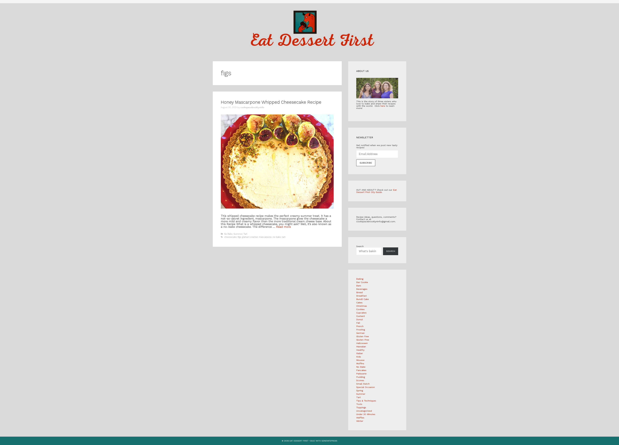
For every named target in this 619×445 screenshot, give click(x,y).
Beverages (361, 289)
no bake (277, 237)
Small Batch (363, 383)
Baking (359, 279)
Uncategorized (364, 411)
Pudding (360, 377)
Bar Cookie (362, 282)
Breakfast (361, 295)
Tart (245, 234)
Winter (359, 421)
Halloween (362, 343)
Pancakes (361, 370)
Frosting (360, 329)
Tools (359, 404)
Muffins (360, 363)
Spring (359, 390)
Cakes (359, 302)
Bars (358, 285)
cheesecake (230, 237)
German (360, 333)
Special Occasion (365, 387)
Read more (283, 226)
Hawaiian (361, 346)
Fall (358, 323)
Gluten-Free (362, 339)
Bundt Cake (362, 299)
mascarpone (265, 237)
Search (360, 246)
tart (283, 237)
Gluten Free (362, 336)
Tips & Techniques (366, 400)
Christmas (361, 306)
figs (239, 237)
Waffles (360, 417)
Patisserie (361, 373)
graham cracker (250, 237)
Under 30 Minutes (365, 414)
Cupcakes (361, 312)
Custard (360, 316)
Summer (238, 234)
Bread (359, 292)
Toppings (361, 407)
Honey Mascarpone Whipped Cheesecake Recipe (271, 102)
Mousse (360, 360)
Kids (358, 356)
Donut (359, 319)
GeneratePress (329, 441)
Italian (359, 353)
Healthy (360, 350)
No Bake (228, 234)
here (382, 106)
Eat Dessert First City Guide (376, 191)
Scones (360, 380)
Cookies (360, 309)
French (360, 326)
